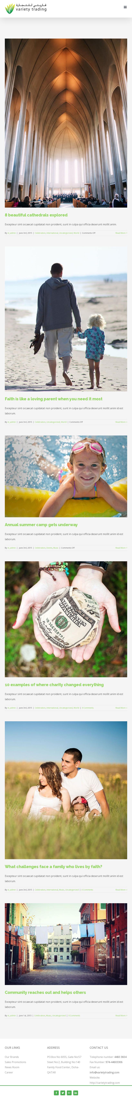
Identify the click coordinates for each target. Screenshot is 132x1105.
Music (55, 547)
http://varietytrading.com (105, 1083)
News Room (12, 1067)
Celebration (40, 233)
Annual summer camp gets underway (41, 524)
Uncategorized (66, 233)
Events (49, 547)
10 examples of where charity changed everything (54, 684)
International (52, 233)
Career (9, 1072)
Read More (121, 233)
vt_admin (12, 233)
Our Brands (12, 1057)
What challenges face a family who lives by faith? (53, 866)
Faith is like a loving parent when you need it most (53, 398)
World (76, 233)
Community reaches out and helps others (45, 992)
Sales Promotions (15, 1062)
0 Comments (88, 707)
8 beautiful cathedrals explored (36, 215)
